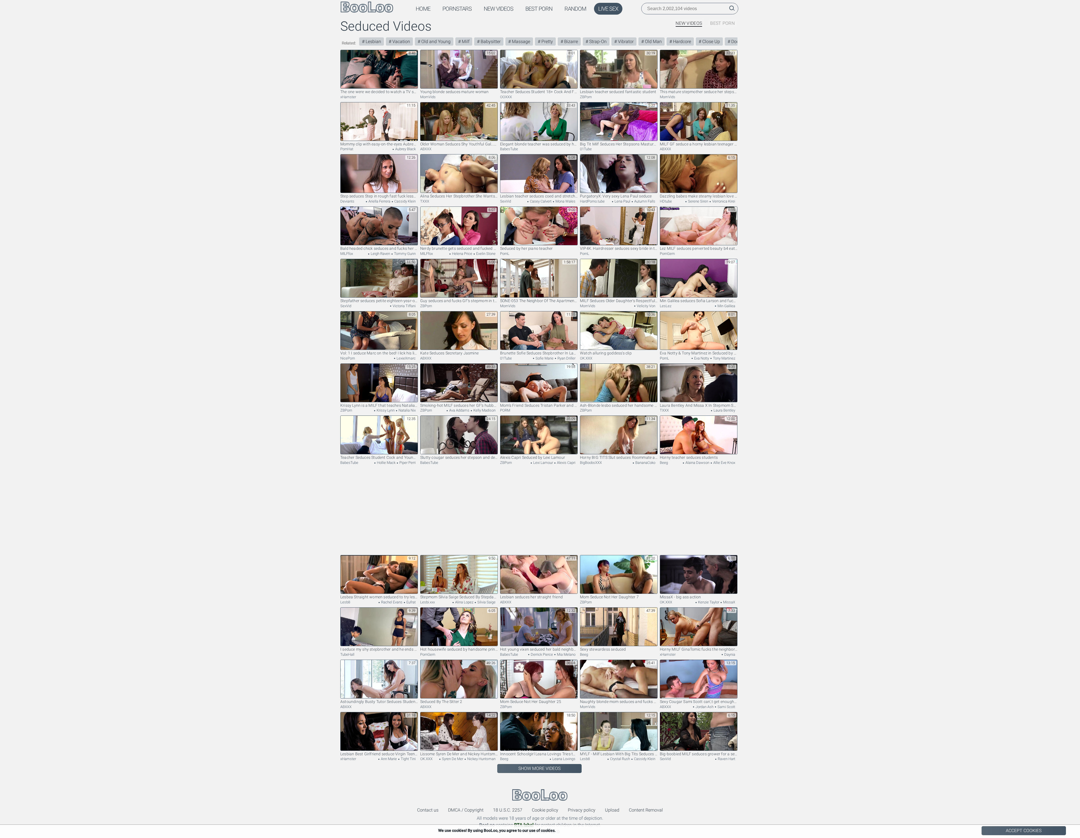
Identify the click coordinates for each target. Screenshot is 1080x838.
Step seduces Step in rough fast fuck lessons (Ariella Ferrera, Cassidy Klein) (379, 196)
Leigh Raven (380, 253)
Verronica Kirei (723, 201)
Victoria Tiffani (404, 306)
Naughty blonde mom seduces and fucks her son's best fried (619, 701)
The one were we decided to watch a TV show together (379, 91)
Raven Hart (726, 759)
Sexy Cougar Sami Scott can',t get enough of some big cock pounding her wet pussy (698, 701)
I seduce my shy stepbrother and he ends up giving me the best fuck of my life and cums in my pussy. (379, 649)
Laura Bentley (724, 410)
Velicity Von (645, 306)
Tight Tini (408, 759)
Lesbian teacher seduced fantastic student (618, 91)
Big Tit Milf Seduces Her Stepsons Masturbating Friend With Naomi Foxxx (619, 144)
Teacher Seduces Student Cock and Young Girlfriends (379, 457)
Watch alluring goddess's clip (606, 353)
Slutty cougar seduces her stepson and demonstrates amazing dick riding (459, 457)
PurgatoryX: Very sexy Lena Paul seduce (616, 196)
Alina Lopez (463, 602)
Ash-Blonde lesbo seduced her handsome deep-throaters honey (619, 405)
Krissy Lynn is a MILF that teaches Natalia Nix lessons (379, 405)
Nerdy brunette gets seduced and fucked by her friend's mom (459, 248)
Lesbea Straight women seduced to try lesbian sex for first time (379, 597)
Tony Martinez (723, 358)
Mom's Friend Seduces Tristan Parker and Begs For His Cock (539, 405)
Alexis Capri (565, 462)
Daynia (729, 654)
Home (423, 8)
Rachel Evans (391, 602)
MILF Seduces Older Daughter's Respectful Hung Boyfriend (619, 300)
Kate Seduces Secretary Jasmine (449, 353)
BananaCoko (644, 462)
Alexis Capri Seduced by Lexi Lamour (532, 457)
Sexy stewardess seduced (603, 649)
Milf (465, 41)
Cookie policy (545, 810)
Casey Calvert (540, 201)
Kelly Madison (484, 410)
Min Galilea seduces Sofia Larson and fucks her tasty (698, 300)
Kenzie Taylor (708, 602)
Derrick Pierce (541, 654)
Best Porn (538, 8)
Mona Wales (565, 201)
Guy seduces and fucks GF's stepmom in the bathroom (459, 300)
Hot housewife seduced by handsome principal (459, 649)
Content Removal (646, 810)
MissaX (728, 602)
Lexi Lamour (542, 462)
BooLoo (540, 795)
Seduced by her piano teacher (526, 248)
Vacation (400, 41)
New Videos (498, 8)
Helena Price (461, 253)
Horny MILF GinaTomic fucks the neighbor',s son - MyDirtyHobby (698, 649)
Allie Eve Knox (723, 462)
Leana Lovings (563, 759)
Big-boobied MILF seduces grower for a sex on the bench (698, 754)
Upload (612, 810)
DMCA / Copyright (465, 810)
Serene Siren (697, 201)
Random (575, 8)
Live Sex (608, 8)
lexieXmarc (406, 358)
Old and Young (435, 41)
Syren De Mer (452, 759)
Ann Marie (388, 759)
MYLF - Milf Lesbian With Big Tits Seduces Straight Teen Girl (619, 754)
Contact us (427, 810)
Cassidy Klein (404, 201)
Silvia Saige (486, 602)
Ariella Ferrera (379, 201)
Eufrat (411, 602)
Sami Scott (726, 707)
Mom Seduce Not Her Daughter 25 (530, 701)
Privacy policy (581, 810)
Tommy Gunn (404, 253)
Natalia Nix (407, 410)
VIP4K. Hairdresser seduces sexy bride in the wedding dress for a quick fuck (619, 248)
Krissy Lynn (385, 410)
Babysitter (490, 41)
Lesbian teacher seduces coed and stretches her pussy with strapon (539, 196)
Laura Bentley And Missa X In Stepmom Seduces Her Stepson (698, 405)
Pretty (546, 41)
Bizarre (570, 41)
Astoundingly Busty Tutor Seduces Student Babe (379, 701)
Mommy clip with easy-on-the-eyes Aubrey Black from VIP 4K (379, 144)
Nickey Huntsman (481, 759)
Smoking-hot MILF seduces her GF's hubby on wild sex (459, 405)
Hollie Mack (385, 462)
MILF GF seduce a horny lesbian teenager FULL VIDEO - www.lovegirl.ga (698, 144)
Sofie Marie (544, 358)
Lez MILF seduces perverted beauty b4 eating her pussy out (698, 248)
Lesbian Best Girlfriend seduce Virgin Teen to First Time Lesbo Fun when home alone (379, 754)
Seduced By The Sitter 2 (441, 701)
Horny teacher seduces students (689, 457)
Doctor (737, 41)
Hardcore (681, 41)
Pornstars (457, 8)
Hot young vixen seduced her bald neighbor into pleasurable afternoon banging (539, 649)
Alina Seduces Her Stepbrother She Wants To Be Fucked (459, 196)
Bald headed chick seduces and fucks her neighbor (379, 248)
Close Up (710, 41)
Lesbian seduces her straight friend (531, 597)
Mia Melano (565, 654)
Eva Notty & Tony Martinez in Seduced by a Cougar (698, 353)
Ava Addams (458, 410)
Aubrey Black (405, 149)
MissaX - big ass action (680, 597)
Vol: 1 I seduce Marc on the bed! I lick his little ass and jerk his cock (379, 353)
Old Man (653, 41)
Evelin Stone (485, 253)
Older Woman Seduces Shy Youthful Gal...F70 (459, 144)
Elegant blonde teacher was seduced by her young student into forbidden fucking (539, 144)
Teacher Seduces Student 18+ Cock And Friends (539, 91)
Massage (520, 41)
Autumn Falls (644, 201)
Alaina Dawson (697, 462)
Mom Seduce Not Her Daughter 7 (609, 597)
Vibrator (625, 41)
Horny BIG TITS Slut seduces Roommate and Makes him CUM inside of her (619, 457)
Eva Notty (701, 358)
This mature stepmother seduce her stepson (698, 91)
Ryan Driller (566, 358)
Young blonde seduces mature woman (454, 91)
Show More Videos (539, 768)
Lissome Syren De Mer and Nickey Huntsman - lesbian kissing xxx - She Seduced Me (459, 754)
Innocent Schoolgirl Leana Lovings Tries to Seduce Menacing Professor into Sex (539, 754)
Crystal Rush (619, 759)
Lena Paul (622, 201)
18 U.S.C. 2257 (507, 810)
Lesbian (372, 41)
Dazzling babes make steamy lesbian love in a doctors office (698, 196)
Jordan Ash (704, 707)
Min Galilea (726, 306)
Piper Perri (407, 462)
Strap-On (597, 41)
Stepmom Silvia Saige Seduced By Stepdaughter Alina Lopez (459, 597)
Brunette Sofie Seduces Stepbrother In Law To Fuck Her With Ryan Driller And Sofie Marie (539, 353)
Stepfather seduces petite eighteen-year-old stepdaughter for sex (379, 300)
